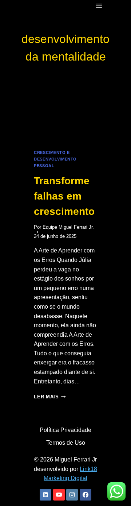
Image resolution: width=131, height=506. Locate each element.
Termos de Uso (65, 443)
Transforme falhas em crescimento (64, 196)
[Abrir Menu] (99, 5)
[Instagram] (72, 495)
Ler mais (50, 396)
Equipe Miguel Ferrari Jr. (68, 227)
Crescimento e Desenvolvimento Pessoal (55, 159)
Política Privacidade (65, 430)
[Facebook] (85, 495)
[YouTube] (59, 495)
